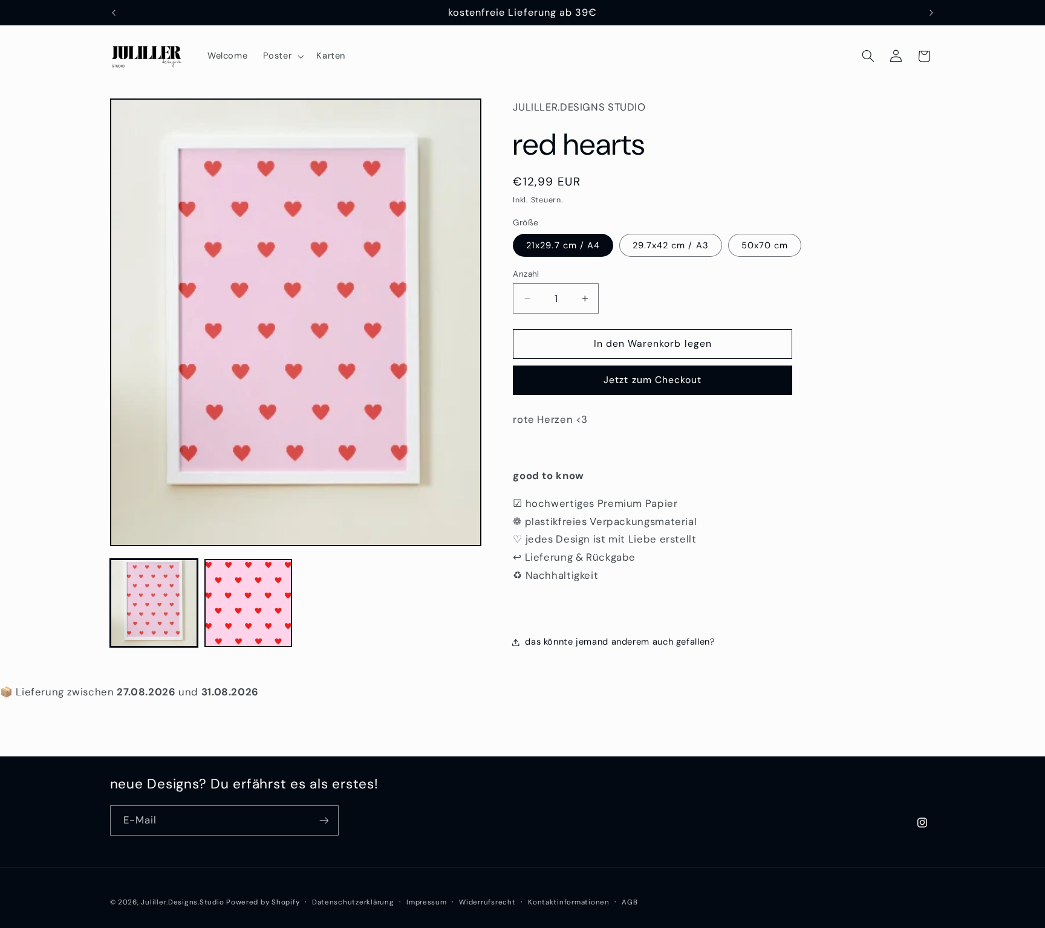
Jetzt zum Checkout (653, 379)
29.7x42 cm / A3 (671, 245)
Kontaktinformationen (569, 902)
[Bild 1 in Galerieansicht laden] (154, 603)
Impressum (426, 902)
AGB (629, 902)
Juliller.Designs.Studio (182, 902)
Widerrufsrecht (487, 902)
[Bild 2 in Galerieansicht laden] (248, 603)
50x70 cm (764, 245)
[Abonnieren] (323, 820)
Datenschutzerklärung (353, 902)
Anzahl (526, 273)
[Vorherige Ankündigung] (113, 13)
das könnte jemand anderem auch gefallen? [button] (620, 642)
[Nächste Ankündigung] (931, 13)
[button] (282, 56)
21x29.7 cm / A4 (563, 245)
